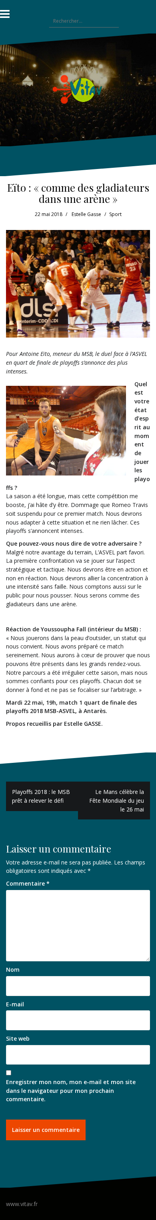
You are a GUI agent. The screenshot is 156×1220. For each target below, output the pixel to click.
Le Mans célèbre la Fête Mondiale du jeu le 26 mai (116, 800)
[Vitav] (78, 89)
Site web (18, 1038)
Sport (115, 214)
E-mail (15, 1004)
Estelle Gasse (86, 214)
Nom (13, 969)
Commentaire (28, 883)
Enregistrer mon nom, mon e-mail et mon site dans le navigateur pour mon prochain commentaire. (71, 1090)
